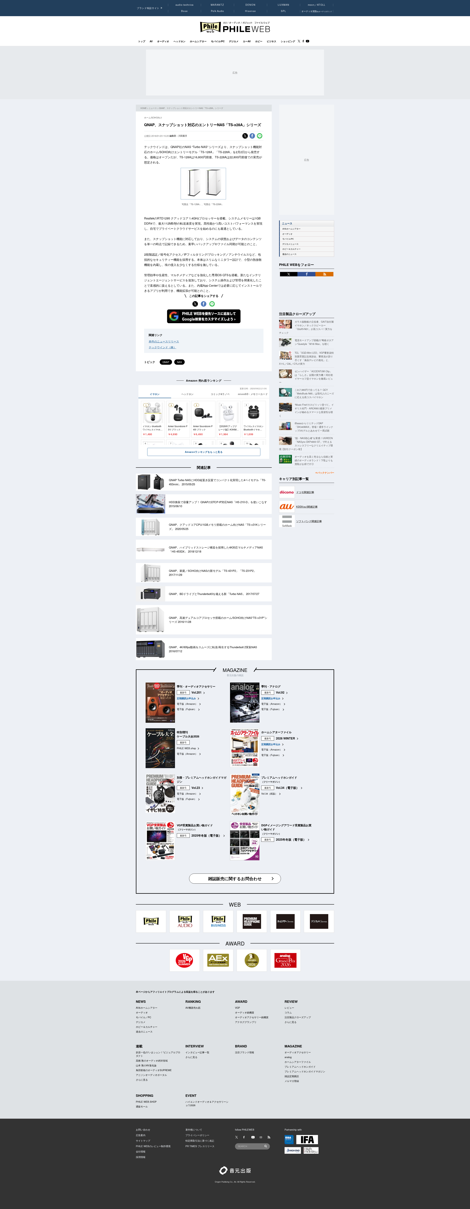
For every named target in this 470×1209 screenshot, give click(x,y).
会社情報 (140, 1151)
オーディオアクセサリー (298, 1052)
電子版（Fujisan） (186, 709)
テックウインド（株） (162, 347)
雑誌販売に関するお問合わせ (235, 878)
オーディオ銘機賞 (244, 1012)
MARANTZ (217, 4)
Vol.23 (195, 788)
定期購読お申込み (186, 698)
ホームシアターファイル (298, 1062)
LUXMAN (283, 4)
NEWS (141, 1001)
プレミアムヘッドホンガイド (300, 1066)
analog (288, 1057)
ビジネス (271, 41)
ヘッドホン (179, 41)
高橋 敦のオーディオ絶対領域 (152, 1060)
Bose (184, 11)
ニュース (153, 108)
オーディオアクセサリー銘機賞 (251, 1017)
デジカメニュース (290, 244)
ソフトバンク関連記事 (309, 521)
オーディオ (163, 41)
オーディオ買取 (316, 11)
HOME (143, 108)
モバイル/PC (218, 41)
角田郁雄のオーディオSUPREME (154, 1070)
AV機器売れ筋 (192, 1007)
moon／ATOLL (317, 4)
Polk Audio (217, 11)
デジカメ (233, 41)
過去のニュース (289, 254)
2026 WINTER (285, 738)
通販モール (142, 1106)
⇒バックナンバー (324, 472)
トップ (141, 41)
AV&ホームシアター (291, 228)
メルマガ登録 (292, 1081)
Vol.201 (196, 692)
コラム (288, 1012)
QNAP (165, 362)
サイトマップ (143, 1140)
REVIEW (291, 1001)
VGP (237, 1007)
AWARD (241, 1001)
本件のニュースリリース (164, 341)
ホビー (258, 41)
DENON (250, 4)
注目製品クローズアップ (297, 313)
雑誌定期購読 (292, 1076)
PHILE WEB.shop (186, 748)
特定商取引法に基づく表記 (199, 1140)
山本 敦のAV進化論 (146, 1065)
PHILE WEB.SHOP (146, 1101)
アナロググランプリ (245, 1022)
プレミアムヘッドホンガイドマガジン (305, 1071)
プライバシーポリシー (197, 1135)
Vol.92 (280, 692)
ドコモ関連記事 (305, 492)
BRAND (241, 1046)
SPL (283, 11)
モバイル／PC (143, 1017)
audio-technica (185, 4)
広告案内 (140, 1135)
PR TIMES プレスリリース (199, 1146)
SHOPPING (144, 1095)
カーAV (247, 41)
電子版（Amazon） (187, 703)
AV (151, 41)
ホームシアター (198, 41)
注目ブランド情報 (244, 1052)
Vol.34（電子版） (287, 788)
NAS (179, 362)
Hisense (250, 11)
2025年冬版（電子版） (206, 835)
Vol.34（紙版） (269, 793)
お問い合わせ (143, 1129)
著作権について (193, 1129)
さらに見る (291, 1022)
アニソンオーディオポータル (151, 1075)
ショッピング (288, 41)
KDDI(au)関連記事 (307, 506)
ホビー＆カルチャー (291, 249)
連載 (139, 1046)
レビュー (289, 1007)
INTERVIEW (194, 1046)
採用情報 (140, 1157)
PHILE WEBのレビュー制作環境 (153, 1146)
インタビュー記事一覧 (197, 1052)
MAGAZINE (235, 669)
